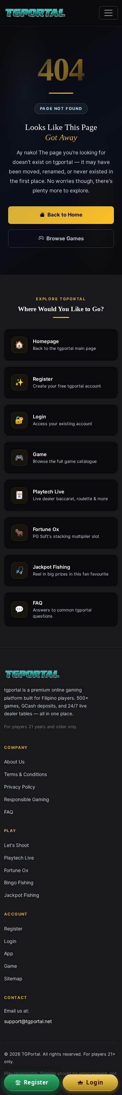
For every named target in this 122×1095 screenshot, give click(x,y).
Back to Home (64, 214)
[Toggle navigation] (108, 13)
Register (13, 928)
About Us (14, 761)
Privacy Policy (19, 787)
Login (10, 941)
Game (10, 966)
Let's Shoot (16, 845)
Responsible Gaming (26, 799)
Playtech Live (19, 858)
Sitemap (13, 978)
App (8, 953)
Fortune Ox (16, 870)
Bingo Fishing (19, 882)
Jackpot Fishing (21, 895)
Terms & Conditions (25, 774)
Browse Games (65, 238)
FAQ (8, 812)
